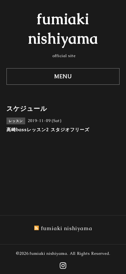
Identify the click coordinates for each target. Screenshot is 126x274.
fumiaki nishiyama (48, 253)
